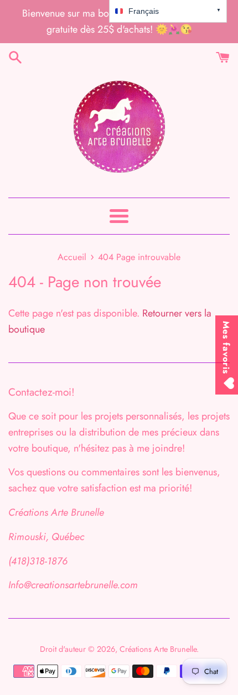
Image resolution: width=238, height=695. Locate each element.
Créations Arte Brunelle (158, 649)
